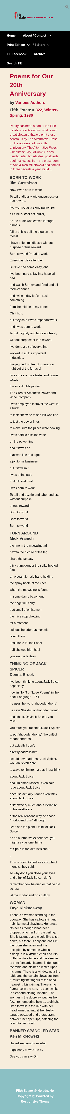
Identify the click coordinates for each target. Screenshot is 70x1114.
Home (11, 35)
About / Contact (34, 35)
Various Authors (30, 102)
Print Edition (16, 44)
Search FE (14, 63)
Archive (39, 54)
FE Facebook (16, 54)
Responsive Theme (35, 1101)
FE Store (38, 44)
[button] (67, 7)
